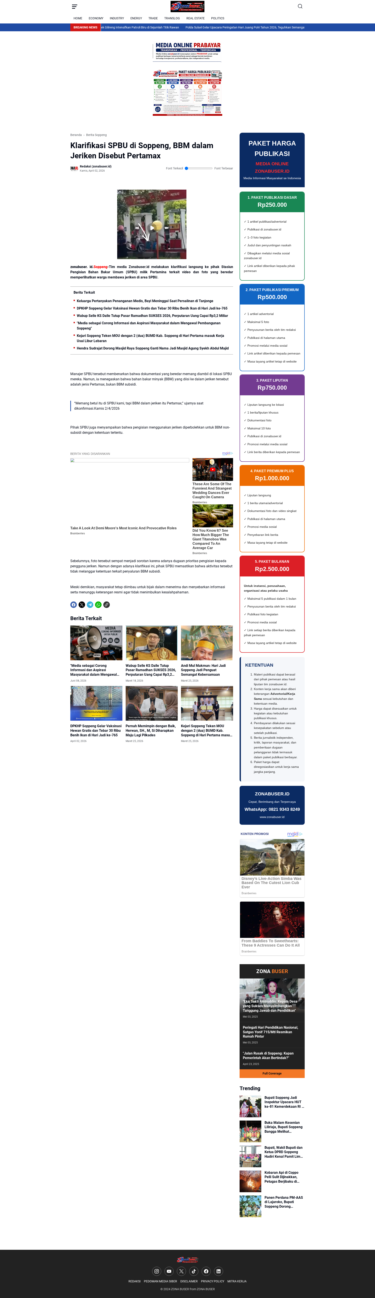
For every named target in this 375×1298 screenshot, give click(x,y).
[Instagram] (156, 1271)
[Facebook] (73, 604)
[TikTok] (193, 1271)
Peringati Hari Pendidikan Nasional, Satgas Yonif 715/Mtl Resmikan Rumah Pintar (270, 1032)
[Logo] (187, 1259)
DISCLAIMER (189, 1281)
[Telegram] (90, 604)
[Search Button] (300, 6)
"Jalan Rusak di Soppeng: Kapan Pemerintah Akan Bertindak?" (268, 1055)
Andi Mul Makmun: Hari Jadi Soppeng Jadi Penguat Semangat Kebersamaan (203, 670)
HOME (78, 18)
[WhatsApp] (98, 604)
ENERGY (136, 18)
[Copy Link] (106, 604)
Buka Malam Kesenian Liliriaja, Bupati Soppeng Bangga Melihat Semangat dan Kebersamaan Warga (284, 1127)
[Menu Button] (74, 6)
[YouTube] (169, 1271)
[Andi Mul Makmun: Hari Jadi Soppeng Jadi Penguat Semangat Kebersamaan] (207, 643)
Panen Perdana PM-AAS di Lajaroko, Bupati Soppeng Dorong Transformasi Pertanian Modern (284, 1202)
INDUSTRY (117, 18)
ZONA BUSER (180, 1289)
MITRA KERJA (237, 1281)
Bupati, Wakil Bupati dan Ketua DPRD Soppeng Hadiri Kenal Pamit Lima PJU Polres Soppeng (284, 1152)
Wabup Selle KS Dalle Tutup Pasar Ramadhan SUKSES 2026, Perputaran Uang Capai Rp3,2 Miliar (152, 316)
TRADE (153, 18)
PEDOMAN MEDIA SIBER (160, 1281)
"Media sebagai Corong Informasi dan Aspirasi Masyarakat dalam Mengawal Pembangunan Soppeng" (148, 325)
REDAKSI (134, 1281)
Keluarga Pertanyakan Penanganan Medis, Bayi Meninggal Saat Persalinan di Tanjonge (145, 301)
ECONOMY (96, 18)
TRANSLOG (172, 18)
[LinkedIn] (218, 1271)
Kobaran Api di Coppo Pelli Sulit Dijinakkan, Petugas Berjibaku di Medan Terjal (281, 1177)
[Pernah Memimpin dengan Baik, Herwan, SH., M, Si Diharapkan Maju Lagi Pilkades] (152, 703)
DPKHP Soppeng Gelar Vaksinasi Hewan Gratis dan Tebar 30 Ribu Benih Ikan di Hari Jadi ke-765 (152, 308)
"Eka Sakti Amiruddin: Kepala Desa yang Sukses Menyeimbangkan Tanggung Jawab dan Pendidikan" (270, 1006)
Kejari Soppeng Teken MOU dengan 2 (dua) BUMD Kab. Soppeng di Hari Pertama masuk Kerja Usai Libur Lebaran (150, 338)
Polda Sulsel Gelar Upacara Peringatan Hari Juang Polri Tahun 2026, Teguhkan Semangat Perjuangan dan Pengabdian (235, 27)
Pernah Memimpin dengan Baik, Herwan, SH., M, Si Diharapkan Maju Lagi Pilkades (151, 730)
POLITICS (217, 18)
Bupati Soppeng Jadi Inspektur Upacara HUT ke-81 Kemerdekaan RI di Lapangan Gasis (284, 1102)
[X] (82, 604)
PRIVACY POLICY (212, 1281)
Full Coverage (272, 1073)
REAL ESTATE (195, 18)
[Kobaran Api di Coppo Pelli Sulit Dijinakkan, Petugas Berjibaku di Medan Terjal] (250, 1181)
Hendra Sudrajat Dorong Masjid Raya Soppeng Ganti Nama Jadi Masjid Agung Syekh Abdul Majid (153, 348)
